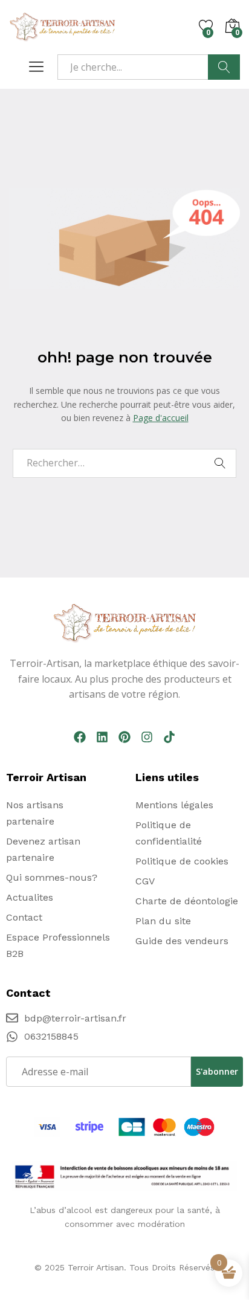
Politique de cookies (181, 861)
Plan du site (163, 921)
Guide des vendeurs (181, 941)
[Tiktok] (169, 737)
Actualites (29, 897)
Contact (24, 917)
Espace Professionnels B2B (58, 945)
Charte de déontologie (186, 901)
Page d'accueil (161, 417)
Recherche (224, 67)
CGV (145, 881)
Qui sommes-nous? (51, 877)
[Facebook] (80, 737)
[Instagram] (147, 737)
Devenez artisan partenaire (43, 849)
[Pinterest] (124, 737)
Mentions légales (174, 805)
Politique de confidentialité (168, 833)
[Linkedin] (102, 737)
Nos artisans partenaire (34, 813)
